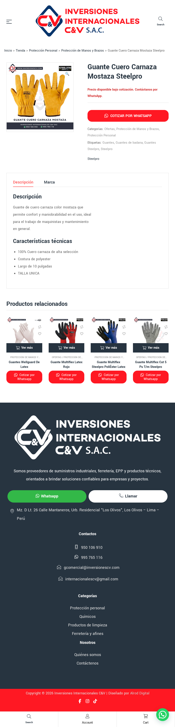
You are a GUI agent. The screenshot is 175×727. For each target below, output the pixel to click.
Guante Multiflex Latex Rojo (66, 364)
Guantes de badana (129, 142)
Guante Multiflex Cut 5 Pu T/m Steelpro (150, 364)
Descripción (23, 182)
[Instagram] (87, 701)
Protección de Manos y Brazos (82, 50)
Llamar (131, 496)
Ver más (27, 347)
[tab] (23, 183)
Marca (49, 182)
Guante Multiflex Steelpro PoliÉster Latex (108, 364)
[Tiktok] (95, 701)
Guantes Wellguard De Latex (24, 364)
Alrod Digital (139, 693)
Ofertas (109, 129)
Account (87, 722)
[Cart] (146, 716)
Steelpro (106, 149)
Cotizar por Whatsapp (130, 115)
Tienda (20, 50)
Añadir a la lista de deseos (39, 333)
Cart (145, 722)
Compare (39, 327)
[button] (67, 72)
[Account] (87, 716)
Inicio (8, 50)
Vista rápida (39, 320)
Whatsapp (49, 496)
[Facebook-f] (79, 701)
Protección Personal (43, 50)
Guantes (108, 142)
